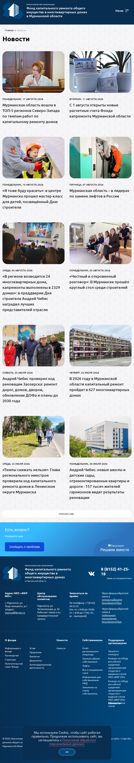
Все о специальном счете (92, 671)
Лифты (86, 665)
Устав (32, 648)
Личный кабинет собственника (91, 660)
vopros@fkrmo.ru (15, 612)
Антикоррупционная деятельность (40, 666)
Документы (36, 660)
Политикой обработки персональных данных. (72, 742)
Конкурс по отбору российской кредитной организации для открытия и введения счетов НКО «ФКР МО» (118, 667)
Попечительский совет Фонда (14, 665)
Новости (62, 640)
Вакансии (35, 656)
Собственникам (92, 640)
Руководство (12, 655)
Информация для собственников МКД (91, 680)
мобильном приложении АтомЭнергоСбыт (112, 618)
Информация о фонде (13, 650)
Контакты (114, 703)
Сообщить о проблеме (24, 546)
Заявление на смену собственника (89, 690)
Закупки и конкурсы (113, 653)
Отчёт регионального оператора (90, 651)
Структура (10, 659)
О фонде (10, 640)
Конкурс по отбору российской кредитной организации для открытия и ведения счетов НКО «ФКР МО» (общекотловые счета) (118, 693)
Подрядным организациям (117, 642)
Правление (36, 652)
